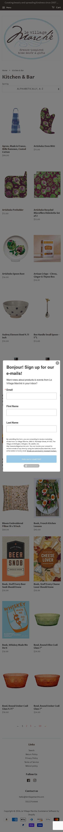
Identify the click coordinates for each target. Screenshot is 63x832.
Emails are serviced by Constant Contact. (42, 451)
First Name (12, 406)
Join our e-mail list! (31, 459)
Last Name (12, 422)
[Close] (57, 363)
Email (9, 390)
